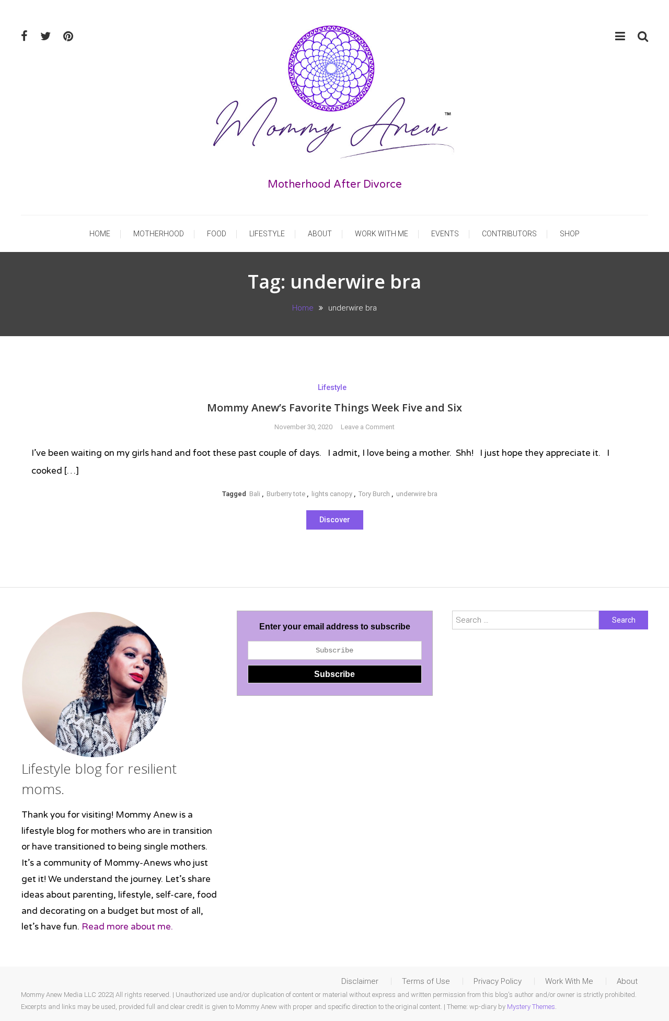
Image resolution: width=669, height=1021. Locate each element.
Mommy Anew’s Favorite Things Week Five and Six (334, 407)
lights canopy (332, 494)
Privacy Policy (498, 981)
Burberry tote (286, 494)
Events (445, 234)
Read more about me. (127, 926)
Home (99, 234)
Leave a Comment (368, 427)
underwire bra (416, 494)
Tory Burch (374, 494)
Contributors (509, 234)
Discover (334, 519)
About (320, 234)
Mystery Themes (531, 1007)
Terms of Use (426, 981)
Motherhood (158, 234)
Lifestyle (267, 234)
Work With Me (381, 234)
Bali (254, 494)
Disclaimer (359, 981)
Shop (570, 234)
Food (216, 234)
